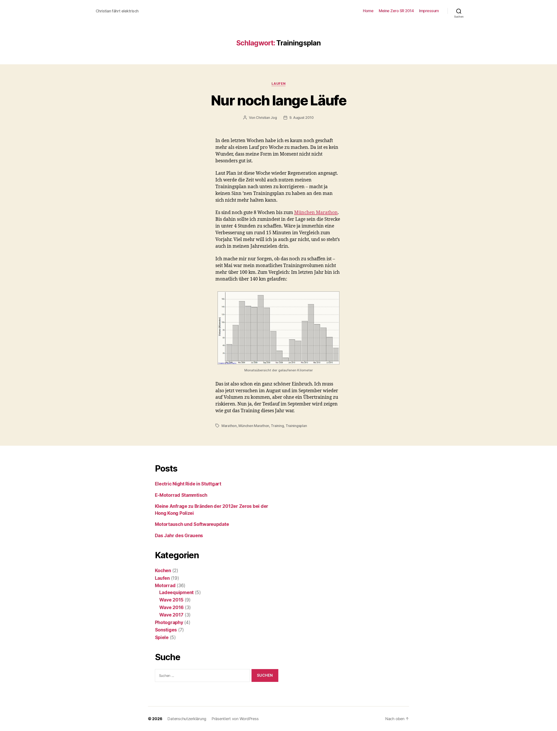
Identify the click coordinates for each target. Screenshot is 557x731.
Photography (169, 622)
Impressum (429, 10)
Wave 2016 (171, 607)
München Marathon (316, 213)
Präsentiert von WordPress (234, 718)
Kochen (163, 570)
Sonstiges (166, 630)
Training (277, 426)
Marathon (229, 426)
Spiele (162, 637)
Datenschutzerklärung (186, 718)
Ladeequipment (176, 592)
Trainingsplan (296, 426)
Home (368, 10)
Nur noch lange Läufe (278, 100)
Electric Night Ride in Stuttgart (188, 484)
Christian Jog (266, 117)
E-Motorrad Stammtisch (181, 495)
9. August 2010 (301, 117)
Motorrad (165, 585)
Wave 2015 (171, 600)
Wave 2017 (171, 615)
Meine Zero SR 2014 (396, 10)
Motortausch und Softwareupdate (192, 524)
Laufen (278, 84)
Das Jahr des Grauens (179, 535)
